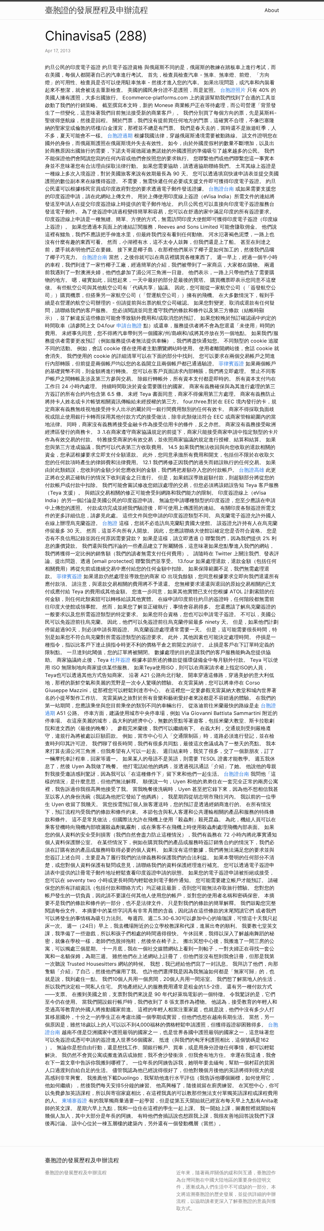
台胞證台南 (221, 189)
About (272, 10)
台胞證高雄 (251, 470)
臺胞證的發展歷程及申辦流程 (96, 10)
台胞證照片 (233, 90)
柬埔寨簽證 (74, 1100)
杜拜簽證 (120, 660)
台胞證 (109, 523)
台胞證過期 (120, 135)
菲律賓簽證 (231, 363)
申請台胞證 (129, 325)
